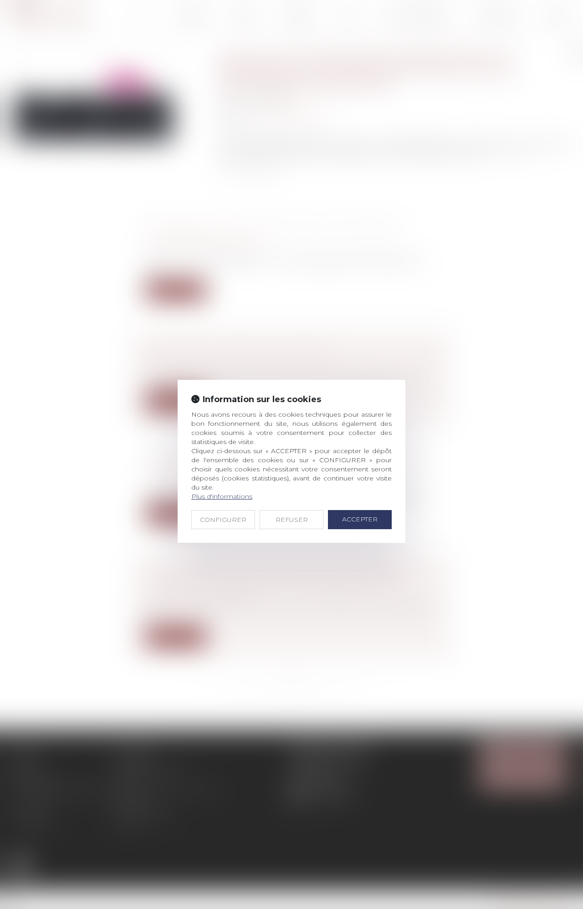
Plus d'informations (221, 496)
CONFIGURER (223, 520)
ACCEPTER (360, 519)
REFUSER (292, 520)
